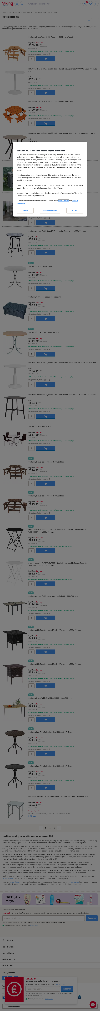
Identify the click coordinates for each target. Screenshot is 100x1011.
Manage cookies (50, 210)
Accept (75, 210)
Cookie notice (63, 201)
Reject (25, 210)
